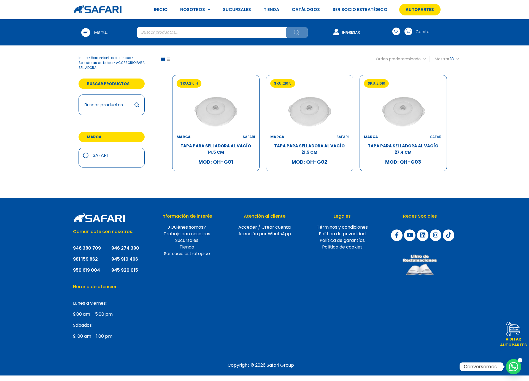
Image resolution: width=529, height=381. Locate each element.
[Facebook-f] (397, 235)
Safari (100, 155)
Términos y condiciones (342, 227)
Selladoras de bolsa (96, 62)
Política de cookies (342, 247)
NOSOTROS (192, 9)
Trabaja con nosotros (187, 234)
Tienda (187, 247)
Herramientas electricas (111, 57)
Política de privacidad (342, 234)
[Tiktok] (448, 235)
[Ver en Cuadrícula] (163, 59)
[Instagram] (435, 235)
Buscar (137, 104)
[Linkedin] (422, 235)
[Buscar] (297, 32)
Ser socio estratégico (187, 253)
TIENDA (271, 9)
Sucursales (186, 240)
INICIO (161, 9)
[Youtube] (409, 235)
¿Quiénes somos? (187, 227)
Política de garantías (342, 240)
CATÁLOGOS (306, 9)
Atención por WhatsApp (264, 234)
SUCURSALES (237, 9)
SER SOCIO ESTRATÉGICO (360, 9)
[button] (419, 9)
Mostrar (442, 59)
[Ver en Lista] (168, 59)
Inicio (83, 57)
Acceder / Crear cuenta (264, 227)
